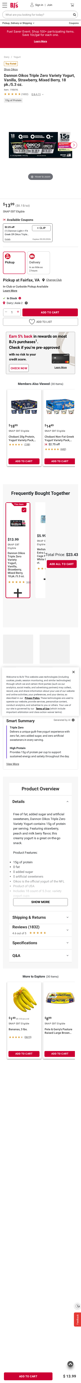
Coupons (74, 23)
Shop (11, 69)
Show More (40, 902)
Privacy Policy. (32, 698)
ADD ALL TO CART (62, 564)
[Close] (73, 672)
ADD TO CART (50, 312)
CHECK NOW (19, 368)
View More (12, 763)
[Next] (73, 145)
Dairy (6, 57)
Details (7, 239)
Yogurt (17, 57)
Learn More (40, 41)
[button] (40, 322)
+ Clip (41, 227)
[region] (40, 691)
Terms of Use (42, 708)
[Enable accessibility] (77, 1306)
